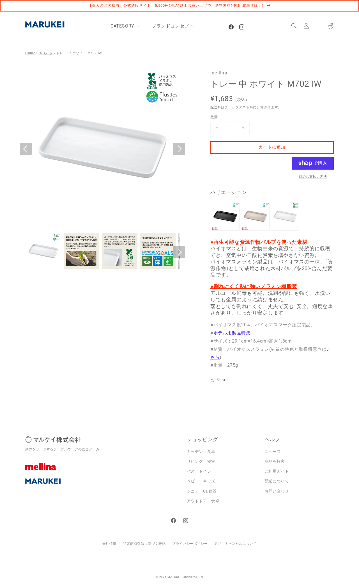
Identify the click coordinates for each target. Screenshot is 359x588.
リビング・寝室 (201, 461)
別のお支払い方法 (313, 177)
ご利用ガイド (276, 471)
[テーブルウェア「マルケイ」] (101, 485)
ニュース (272, 451)
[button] (294, 26)
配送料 (215, 107)
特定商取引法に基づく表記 (144, 544)
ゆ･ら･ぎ (45, 53)
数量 (214, 117)
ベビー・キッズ (201, 481)
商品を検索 (274, 461)
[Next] (179, 149)
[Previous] (26, 149)
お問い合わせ (276, 491)
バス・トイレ (199, 471)
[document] (102, 148)
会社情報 (109, 544)
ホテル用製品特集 (232, 333)
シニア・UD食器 (202, 491)
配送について (276, 481)
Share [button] (222, 380)
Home (30, 53)
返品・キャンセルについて (235, 544)
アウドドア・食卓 (203, 501)
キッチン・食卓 (201, 451)
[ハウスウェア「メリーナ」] (101, 470)
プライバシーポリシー (190, 544)
